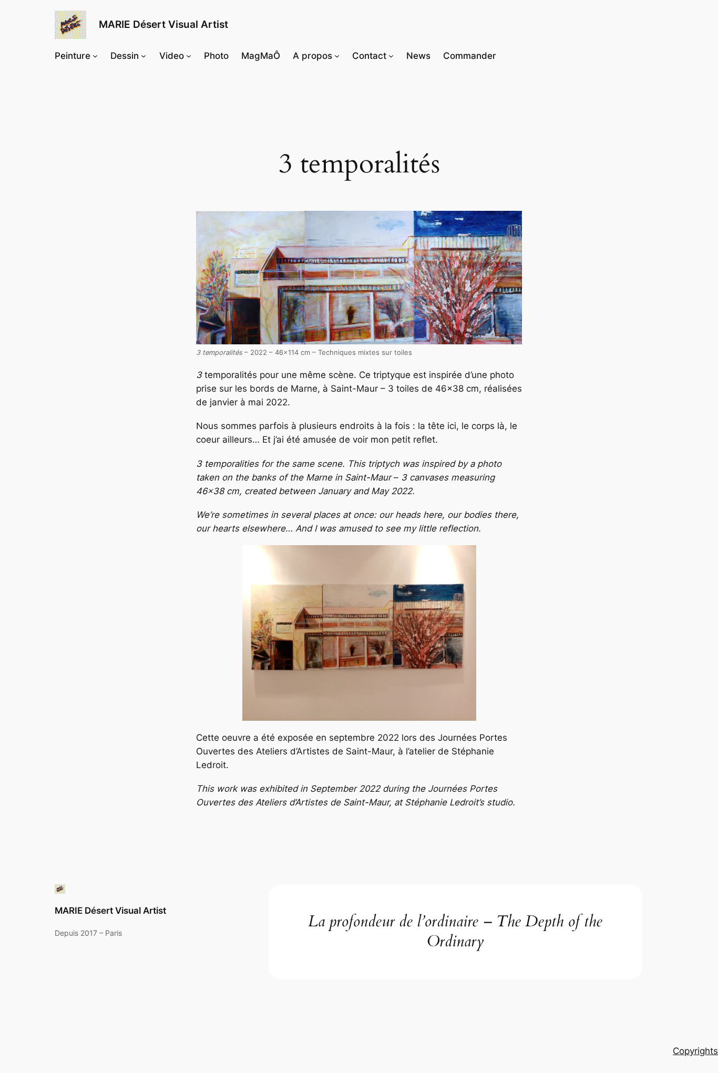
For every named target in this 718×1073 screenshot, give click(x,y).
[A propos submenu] (337, 55)
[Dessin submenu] (143, 55)
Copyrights (695, 1051)
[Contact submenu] (391, 55)
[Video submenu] (188, 55)
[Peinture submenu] (95, 55)
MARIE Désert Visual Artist (163, 24)
